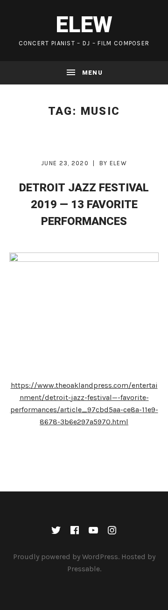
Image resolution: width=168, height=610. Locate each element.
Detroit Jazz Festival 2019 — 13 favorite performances (84, 205)
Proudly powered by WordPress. (66, 556)
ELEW (84, 25)
